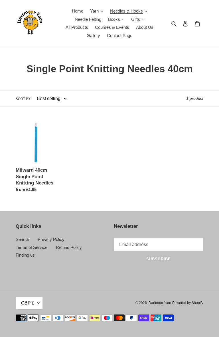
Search (22, 239)
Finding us (25, 255)
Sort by (23, 99)
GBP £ (28, 303)
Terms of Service (31, 247)
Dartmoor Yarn (160, 303)
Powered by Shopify (187, 303)
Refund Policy (69, 247)
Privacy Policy (51, 239)
